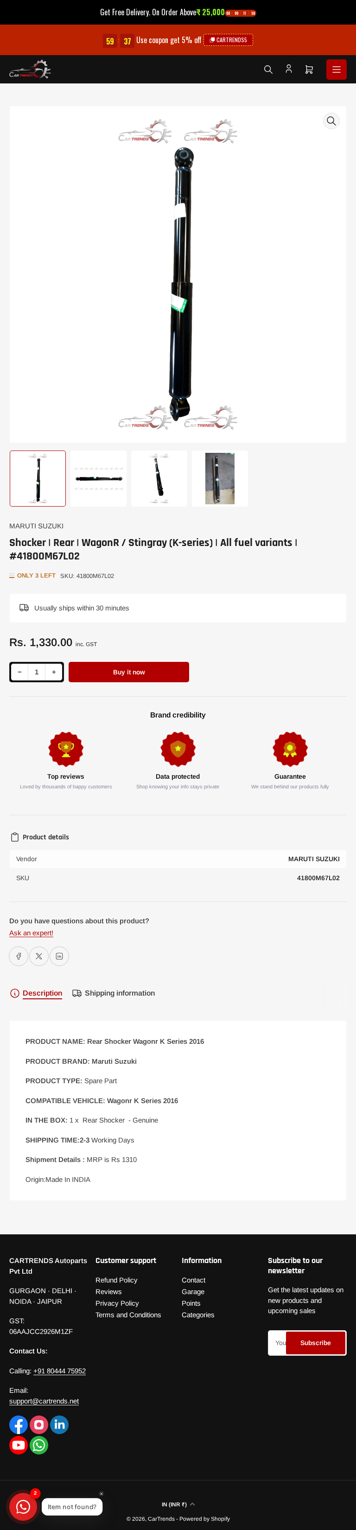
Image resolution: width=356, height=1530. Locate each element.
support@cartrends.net (44, 1401)
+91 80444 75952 (59, 1371)
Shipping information (120, 993)
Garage (193, 1291)
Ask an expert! (31, 933)
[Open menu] (336, 69)
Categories (198, 1315)
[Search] (268, 69)
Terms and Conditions (128, 1315)
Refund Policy (116, 1280)
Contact (193, 1280)
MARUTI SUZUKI (36, 526)
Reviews (108, 1291)
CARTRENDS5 (231, 40)
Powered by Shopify (204, 1519)
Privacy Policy (117, 1303)
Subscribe (315, 1342)
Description (42, 993)
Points (191, 1303)
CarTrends (161, 1519)
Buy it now (129, 672)
